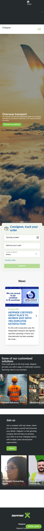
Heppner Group (22, 528)
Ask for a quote (33, 526)
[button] (14, 222)
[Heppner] (11, 29)
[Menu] (39, 29)
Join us (11, 448)
